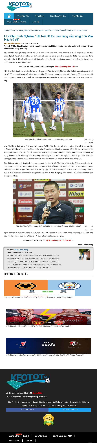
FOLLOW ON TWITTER (70, 410)
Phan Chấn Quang (21, 250)
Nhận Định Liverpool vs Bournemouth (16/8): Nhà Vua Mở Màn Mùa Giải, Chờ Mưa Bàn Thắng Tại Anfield (45, 355)
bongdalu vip (33, 397)
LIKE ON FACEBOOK (27, 410)
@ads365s (37, 393)
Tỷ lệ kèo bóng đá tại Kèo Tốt (58, 240)
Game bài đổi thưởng (16, 22)
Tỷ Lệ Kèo (39, 16)
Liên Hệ (36, 22)
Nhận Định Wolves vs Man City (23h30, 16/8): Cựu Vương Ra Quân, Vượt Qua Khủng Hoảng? (38, 297)
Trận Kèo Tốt (23, 16)
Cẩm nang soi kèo (58, 16)
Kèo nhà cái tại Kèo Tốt (65, 67)
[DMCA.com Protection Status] (48, 420)
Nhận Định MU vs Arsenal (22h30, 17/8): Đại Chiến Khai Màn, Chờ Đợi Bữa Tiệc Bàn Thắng (39, 326)
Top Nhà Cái (77, 16)
